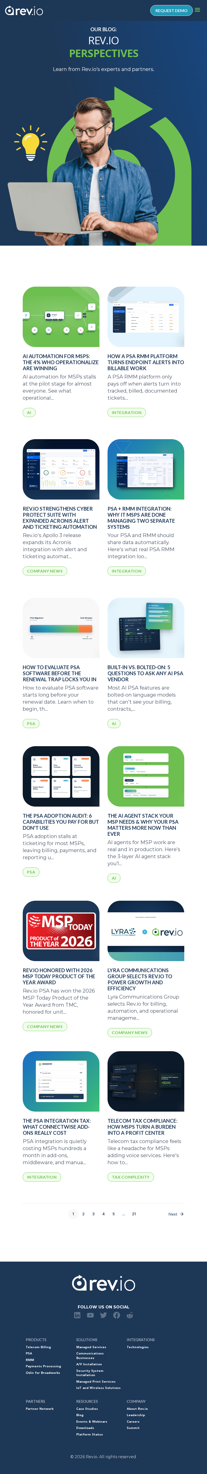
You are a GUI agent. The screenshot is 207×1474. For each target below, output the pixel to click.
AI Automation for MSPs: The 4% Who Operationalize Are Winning (61, 362)
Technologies (138, 1347)
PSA (29, 1353)
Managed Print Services (96, 1381)
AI (29, 412)
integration (127, 412)
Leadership (136, 1415)
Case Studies (87, 1409)
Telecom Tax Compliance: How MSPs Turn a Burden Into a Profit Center (142, 1127)
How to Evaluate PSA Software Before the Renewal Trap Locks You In (59, 673)
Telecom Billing (38, 1347)
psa (31, 723)
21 (134, 1214)
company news (45, 571)
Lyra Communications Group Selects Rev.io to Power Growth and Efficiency (140, 979)
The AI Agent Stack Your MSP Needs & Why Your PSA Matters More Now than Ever (143, 825)
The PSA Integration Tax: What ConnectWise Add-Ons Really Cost (57, 1127)
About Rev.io (137, 1409)
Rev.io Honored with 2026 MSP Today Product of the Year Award (59, 976)
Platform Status (89, 1434)
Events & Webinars (91, 1421)
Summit (133, 1428)
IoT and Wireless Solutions (98, 1388)
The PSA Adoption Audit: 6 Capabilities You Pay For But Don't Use (61, 822)
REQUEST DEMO (172, 10)
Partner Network (40, 1409)
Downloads (85, 1428)
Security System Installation (90, 1373)
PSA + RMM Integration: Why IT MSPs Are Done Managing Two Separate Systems (141, 518)
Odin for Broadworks (43, 1373)
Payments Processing (43, 1366)
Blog (80, 1415)
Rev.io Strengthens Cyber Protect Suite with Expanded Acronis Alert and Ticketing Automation (60, 518)
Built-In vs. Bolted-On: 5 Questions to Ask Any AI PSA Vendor (145, 673)
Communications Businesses (90, 1356)
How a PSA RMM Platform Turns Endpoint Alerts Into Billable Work (146, 362)
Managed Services (91, 1347)
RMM (30, 1360)
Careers (133, 1421)
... (123, 1214)
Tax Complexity (131, 1177)
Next (172, 1214)
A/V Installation (89, 1364)
